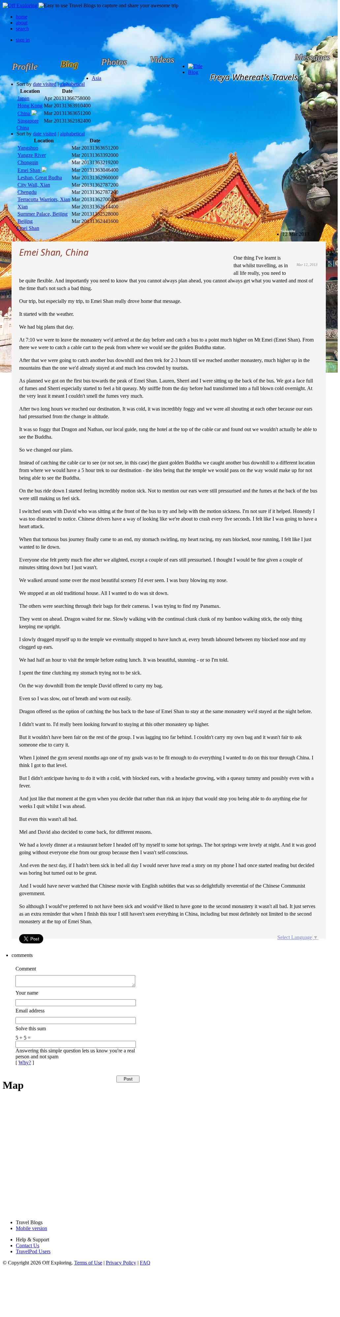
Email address (30, 1010)
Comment (25, 968)
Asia (96, 78)
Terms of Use (88, 1262)
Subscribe (288, 231)
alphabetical (72, 84)
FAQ (145, 1262)
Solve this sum (30, 1028)
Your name (26, 993)
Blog (193, 72)
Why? (24, 1062)
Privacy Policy (121, 1262)
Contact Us (27, 1245)
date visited (44, 84)
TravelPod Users (33, 1251)
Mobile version (31, 1228)
